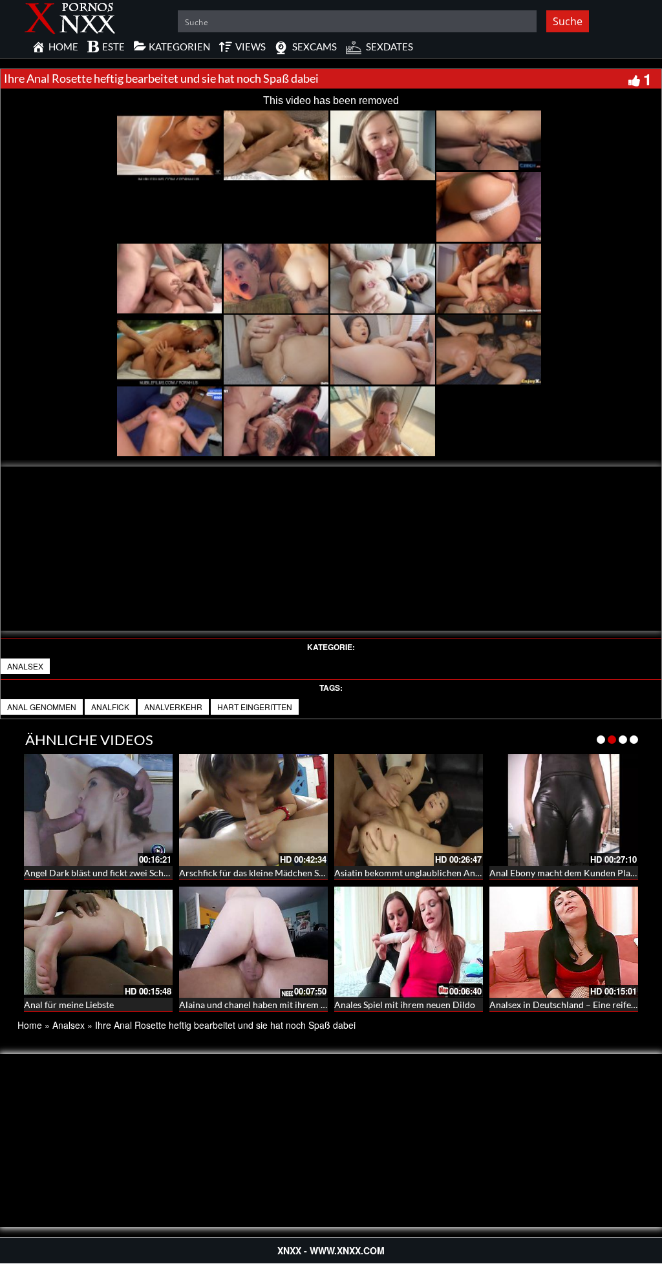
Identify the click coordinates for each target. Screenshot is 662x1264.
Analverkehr (173, 706)
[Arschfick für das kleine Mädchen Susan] (253, 810)
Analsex (25, 665)
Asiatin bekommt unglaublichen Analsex (414, 872)
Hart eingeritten (254, 706)
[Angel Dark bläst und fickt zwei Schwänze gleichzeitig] (98, 810)
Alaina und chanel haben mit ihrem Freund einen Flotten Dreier (306, 1004)
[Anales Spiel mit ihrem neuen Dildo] (408, 940)
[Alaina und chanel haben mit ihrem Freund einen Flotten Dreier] (253, 940)
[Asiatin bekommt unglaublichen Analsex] (408, 810)
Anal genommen (41, 706)
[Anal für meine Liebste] (98, 942)
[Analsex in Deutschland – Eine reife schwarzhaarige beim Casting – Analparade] (563, 942)
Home (29, 1024)
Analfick (110, 706)
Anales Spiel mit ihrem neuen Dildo (404, 1004)
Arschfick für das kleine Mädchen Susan (258, 872)
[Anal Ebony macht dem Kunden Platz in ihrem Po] (563, 810)
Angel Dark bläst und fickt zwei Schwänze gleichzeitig (130, 872)
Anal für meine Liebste (69, 1004)
